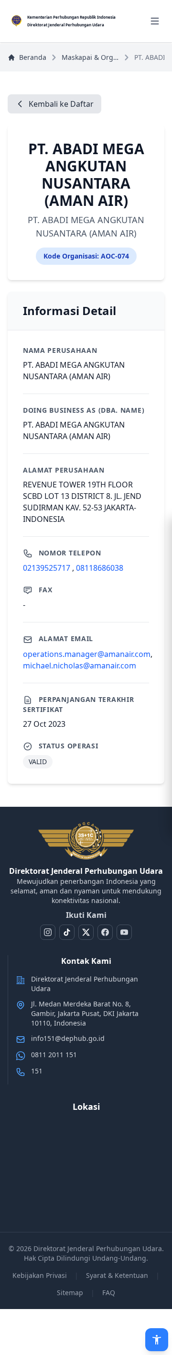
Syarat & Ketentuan (117, 1275)
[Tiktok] (67, 932)
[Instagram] (47, 932)
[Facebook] (105, 932)
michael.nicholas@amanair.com (79, 665)
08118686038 (99, 568)
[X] (86, 932)
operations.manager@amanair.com (86, 654)
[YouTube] (124, 932)
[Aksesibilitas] (156, 1339)
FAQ (108, 1292)
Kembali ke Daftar (61, 104)
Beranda (32, 57)
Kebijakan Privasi (39, 1275)
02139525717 (47, 568)
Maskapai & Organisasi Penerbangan (90, 57)
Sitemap (70, 1292)
